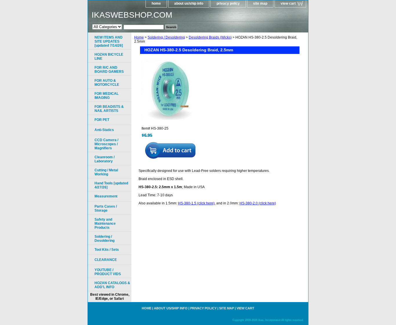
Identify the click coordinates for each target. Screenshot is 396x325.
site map (260, 3)
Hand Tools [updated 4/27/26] (111, 185)
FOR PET (102, 120)
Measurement (106, 196)
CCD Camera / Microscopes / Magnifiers (106, 144)
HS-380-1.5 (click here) (196, 203)
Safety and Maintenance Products (105, 223)
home (156, 3)
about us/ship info (188, 3)
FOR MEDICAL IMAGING (107, 96)
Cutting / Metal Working (106, 172)
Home (139, 37)
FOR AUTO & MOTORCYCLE (107, 83)
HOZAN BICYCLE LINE (109, 56)
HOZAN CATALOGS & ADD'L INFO (112, 285)
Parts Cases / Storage (106, 208)
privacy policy (228, 3)
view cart (288, 3)
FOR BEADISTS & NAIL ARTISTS (109, 109)
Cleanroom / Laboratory (105, 159)
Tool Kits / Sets (107, 250)
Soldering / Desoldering (166, 37)
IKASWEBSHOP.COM (132, 14)
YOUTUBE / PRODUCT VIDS (108, 272)
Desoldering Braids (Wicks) (210, 37)
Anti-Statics (104, 130)
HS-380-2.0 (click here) (257, 203)
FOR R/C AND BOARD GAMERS (109, 70)
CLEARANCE (106, 260)
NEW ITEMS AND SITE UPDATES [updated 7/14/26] (109, 41)
